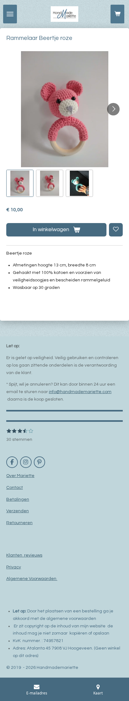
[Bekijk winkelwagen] (117, 14)
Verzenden (17, 511)
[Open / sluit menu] (10, 14)
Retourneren (19, 523)
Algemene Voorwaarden (31, 579)
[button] (20, 183)
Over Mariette (20, 476)
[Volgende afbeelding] (113, 109)
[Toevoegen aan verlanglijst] (116, 230)
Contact (14, 487)
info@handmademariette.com (80, 392)
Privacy (13, 567)
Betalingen (17, 499)
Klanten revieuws (24, 555)
